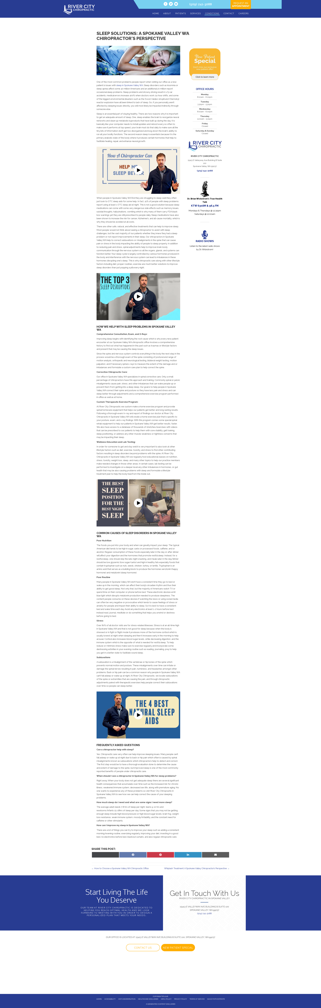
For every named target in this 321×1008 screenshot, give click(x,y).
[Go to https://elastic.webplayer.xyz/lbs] (204, 198)
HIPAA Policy (166, 999)
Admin (99, 999)
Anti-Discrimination (126, 999)
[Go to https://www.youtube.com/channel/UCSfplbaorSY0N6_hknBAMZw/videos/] (176, 4)
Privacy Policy (180, 999)
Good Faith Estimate (216, 999)
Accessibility (110, 999)
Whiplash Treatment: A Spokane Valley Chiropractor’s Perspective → (196, 868)
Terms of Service (197, 999)
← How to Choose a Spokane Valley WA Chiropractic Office (120, 868)
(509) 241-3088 (200, 4)
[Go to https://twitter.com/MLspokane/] (171, 4)
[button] (138, 170)
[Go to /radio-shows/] (204, 241)
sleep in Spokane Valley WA (129, 85)
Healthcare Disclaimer (148, 999)
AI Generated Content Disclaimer (160, 1004)
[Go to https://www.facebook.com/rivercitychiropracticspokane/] (166, 4)
